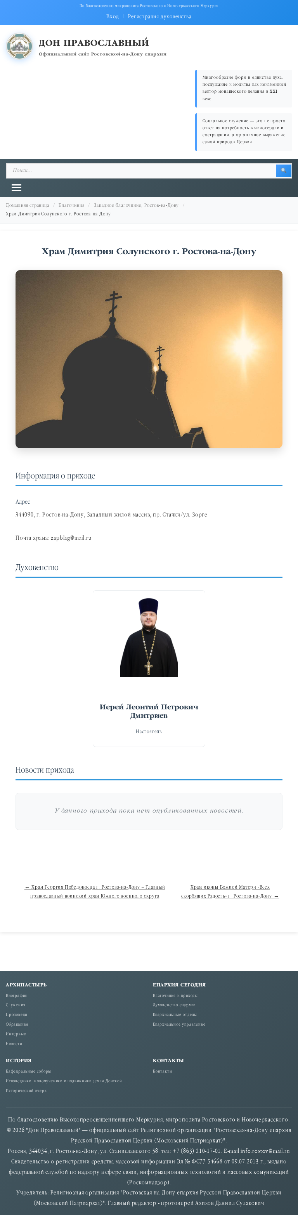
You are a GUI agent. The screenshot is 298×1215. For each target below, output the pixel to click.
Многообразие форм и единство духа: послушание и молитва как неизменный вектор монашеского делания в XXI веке (244, 88)
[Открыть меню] (16, 188)
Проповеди (16, 1015)
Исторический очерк (26, 1091)
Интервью (16, 1034)
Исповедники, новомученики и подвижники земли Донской (64, 1081)
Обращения (17, 1025)
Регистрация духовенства (159, 16)
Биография (16, 996)
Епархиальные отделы (175, 1015)
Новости (14, 1044)
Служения (15, 1005)
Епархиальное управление (179, 1025)
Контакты (162, 1072)
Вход (112, 16)
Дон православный (94, 43)
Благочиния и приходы (175, 996)
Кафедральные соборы (28, 1072)
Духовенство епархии (174, 1005)
